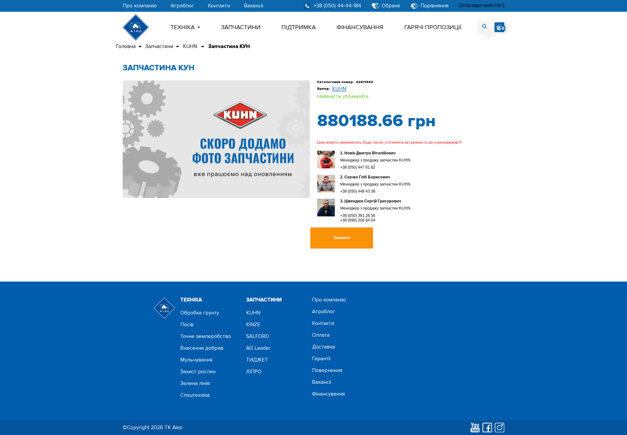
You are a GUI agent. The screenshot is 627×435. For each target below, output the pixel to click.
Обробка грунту (199, 312)
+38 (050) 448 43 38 (357, 191)
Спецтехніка (195, 395)
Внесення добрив (201, 348)
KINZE (253, 324)
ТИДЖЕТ (257, 359)
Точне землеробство (205, 336)
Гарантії (321, 358)
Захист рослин (198, 371)
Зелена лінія (195, 383)
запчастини (264, 300)
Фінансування (360, 27)
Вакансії (253, 5)
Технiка (182, 27)
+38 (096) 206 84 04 (357, 220)
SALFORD (257, 336)
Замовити (342, 238)
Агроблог (182, 5)
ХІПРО (254, 371)
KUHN (191, 46)
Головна (126, 46)
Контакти (219, 5)
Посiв (186, 324)
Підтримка (298, 27)
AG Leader (258, 348)
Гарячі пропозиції (432, 27)
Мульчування (196, 359)
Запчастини (241, 27)
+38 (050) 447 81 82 (357, 167)
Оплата (321, 335)
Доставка (323, 346)
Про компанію (140, 5)
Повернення (327, 370)
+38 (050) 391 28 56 (357, 215)
